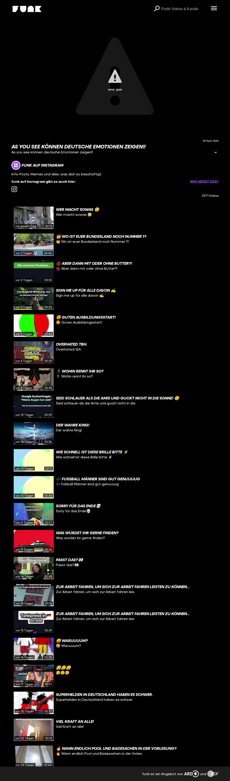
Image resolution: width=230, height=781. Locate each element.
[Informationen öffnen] (216, 153)
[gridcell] (115, 218)
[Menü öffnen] (214, 8)
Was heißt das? (204, 181)
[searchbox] (184, 9)
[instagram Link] (14, 189)
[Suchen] (156, 9)
